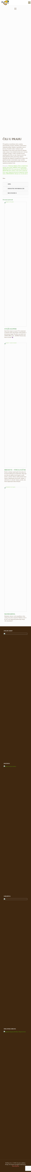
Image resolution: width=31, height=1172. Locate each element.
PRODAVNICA (24, 169)
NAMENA (15, 167)
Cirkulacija (10, 165)
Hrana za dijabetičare (23, 165)
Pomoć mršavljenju (22, 167)
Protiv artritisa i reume (14, 170)
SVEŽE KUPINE (10, 329)
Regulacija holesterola (14, 172)
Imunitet (5, 167)
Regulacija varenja (23, 172)
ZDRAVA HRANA (10, 173)
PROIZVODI (5, 170)
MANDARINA (9, 614)
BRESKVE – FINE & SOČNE (15, 470)
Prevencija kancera (16, 169)
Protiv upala (5, 172)
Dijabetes (16, 165)
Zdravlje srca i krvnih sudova (21, 173)
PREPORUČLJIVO (7, 169)
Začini (4, 173)
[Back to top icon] (28, 1169)
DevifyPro (15, 1166)
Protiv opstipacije (23, 170)
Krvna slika (9, 167)
